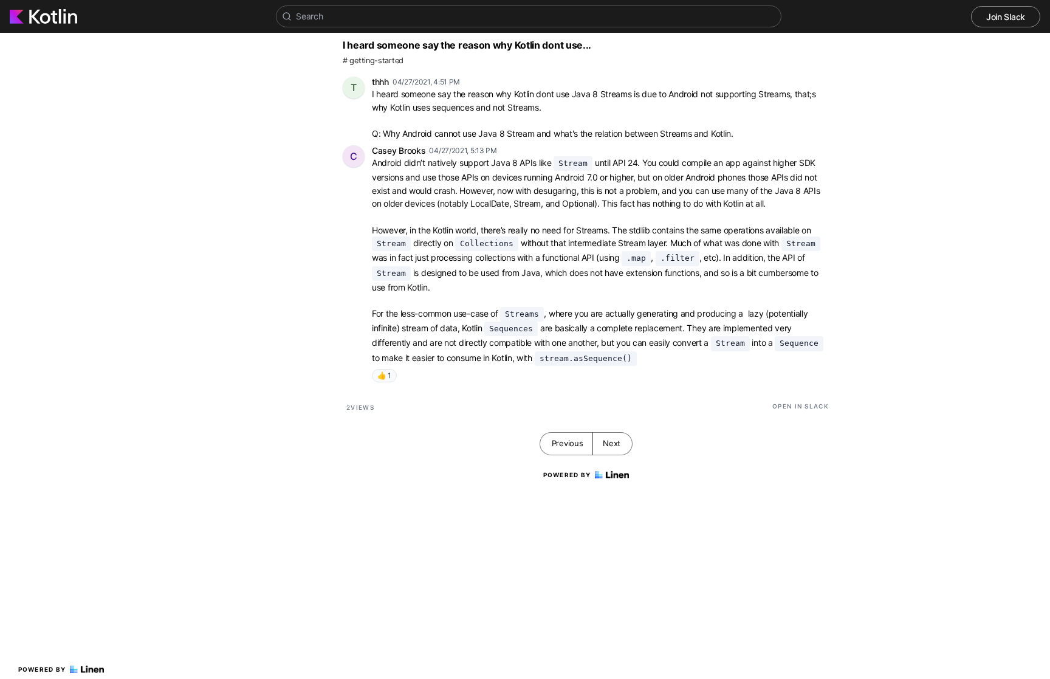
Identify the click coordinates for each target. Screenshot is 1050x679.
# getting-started (373, 60)
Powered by (42, 669)
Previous (567, 443)
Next (611, 443)
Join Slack (1005, 17)
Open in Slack (800, 406)
